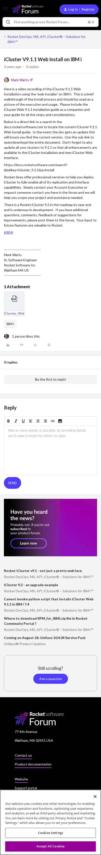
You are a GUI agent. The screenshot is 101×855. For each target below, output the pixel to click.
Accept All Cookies (50, 846)
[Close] (95, 796)
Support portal (26, 788)
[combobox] (50, 22)
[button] (5, 10)
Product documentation (33, 764)
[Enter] (8, 22)
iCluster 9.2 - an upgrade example (31, 585)
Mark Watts (20, 80)
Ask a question (50, 679)
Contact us (23, 755)
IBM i (10, 324)
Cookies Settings (50, 833)
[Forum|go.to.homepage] (27, 9)
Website (21, 779)
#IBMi (8, 232)
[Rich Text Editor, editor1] (50, 450)
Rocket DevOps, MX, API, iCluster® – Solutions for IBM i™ (46, 39)
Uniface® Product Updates (25, 644)
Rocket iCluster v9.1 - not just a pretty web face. (43, 571)
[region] (50, 822)
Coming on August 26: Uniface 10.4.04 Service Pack (45, 638)
